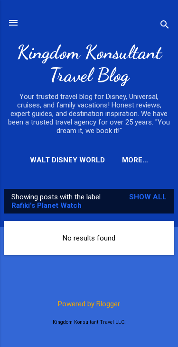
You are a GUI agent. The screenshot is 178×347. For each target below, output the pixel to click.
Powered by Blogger (89, 304)
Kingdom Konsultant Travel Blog (89, 63)
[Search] (164, 25)
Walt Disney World (67, 160)
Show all (148, 197)
